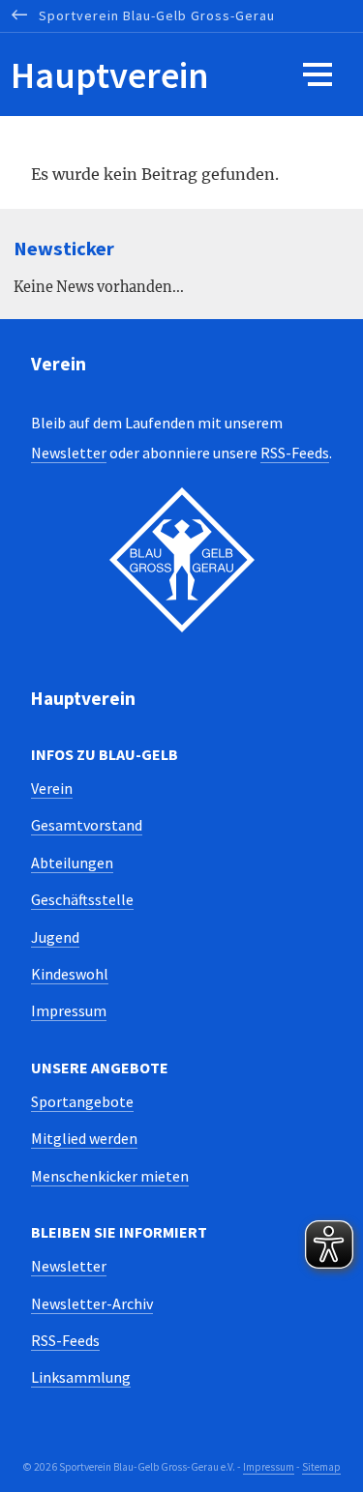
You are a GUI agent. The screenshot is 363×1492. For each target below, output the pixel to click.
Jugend (55, 937)
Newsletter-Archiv (92, 1303)
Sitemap (321, 1467)
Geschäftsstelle (82, 899)
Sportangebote (82, 1101)
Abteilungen (72, 862)
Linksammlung (81, 1377)
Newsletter (68, 452)
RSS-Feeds (294, 452)
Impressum (68, 1010)
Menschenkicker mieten (110, 1175)
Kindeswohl (69, 973)
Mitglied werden (84, 1138)
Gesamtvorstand (86, 824)
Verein (52, 788)
